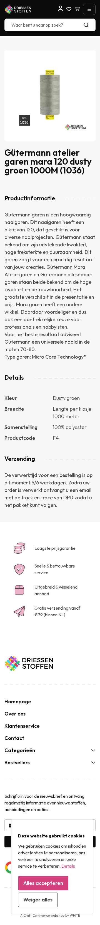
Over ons (15, 714)
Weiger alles (37, 899)
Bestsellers (17, 762)
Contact (14, 738)
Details (68, 866)
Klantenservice (22, 726)
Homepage (17, 701)
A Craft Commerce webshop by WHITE (50, 915)
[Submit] (88, 25)
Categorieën (19, 750)
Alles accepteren (43, 883)
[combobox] (50, 25)
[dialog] (52, 866)
